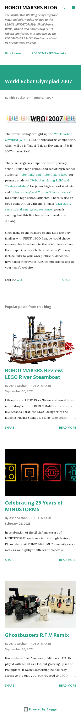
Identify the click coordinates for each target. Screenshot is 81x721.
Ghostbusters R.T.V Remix (37, 634)
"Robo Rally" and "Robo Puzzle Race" (43, 174)
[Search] (63, 7)
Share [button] (66, 280)
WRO (20, 280)
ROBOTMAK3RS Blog (31, 7)
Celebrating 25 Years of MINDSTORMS (34, 506)
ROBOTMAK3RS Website (49, 53)
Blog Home (13, 53)
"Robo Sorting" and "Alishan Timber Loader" (41, 192)
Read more (67, 427)
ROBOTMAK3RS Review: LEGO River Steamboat (34, 373)
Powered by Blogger (43, 709)
